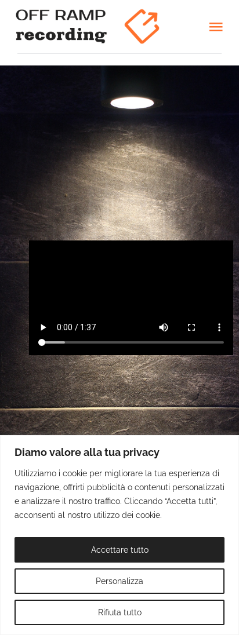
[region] (119, 535)
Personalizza (119, 581)
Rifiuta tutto (120, 612)
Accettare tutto (120, 549)
